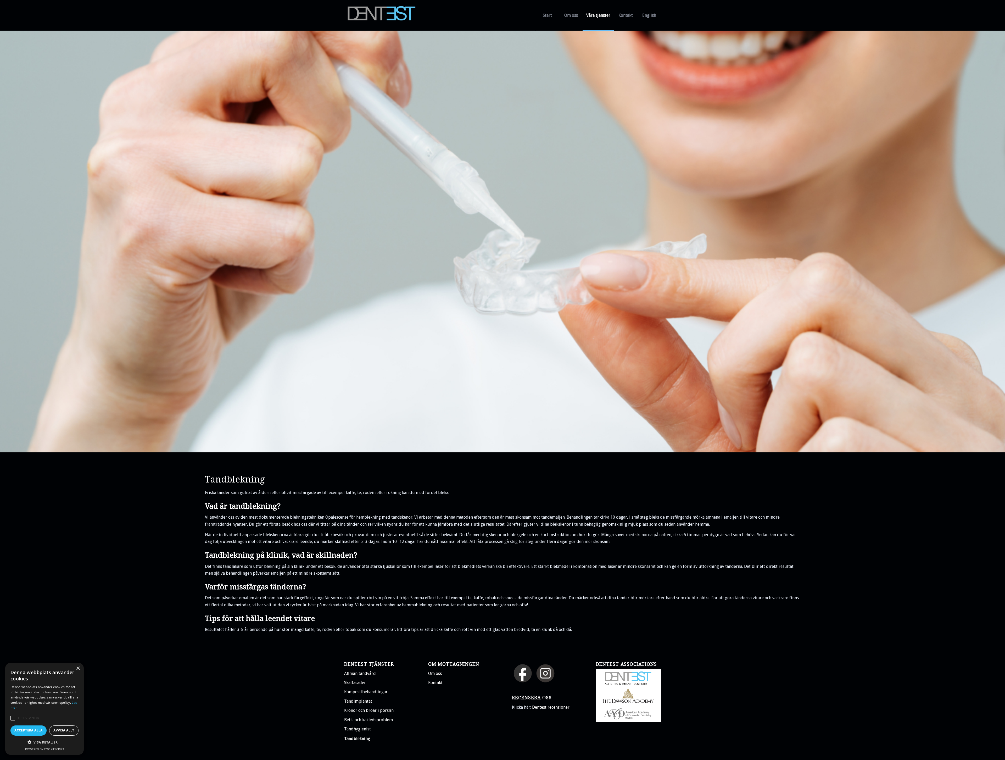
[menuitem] (547, 15)
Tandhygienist (357, 728)
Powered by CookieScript (44, 749)
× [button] (78, 668)
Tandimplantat (358, 701)
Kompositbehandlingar (366, 691)
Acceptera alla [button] (28, 730)
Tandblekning (357, 738)
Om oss (435, 673)
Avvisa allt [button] (63, 730)
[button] (13, 718)
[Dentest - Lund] (383, 15)
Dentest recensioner (551, 707)
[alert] (44, 709)
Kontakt (435, 682)
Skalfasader (355, 682)
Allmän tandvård (360, 673)
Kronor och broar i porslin (369, 710)
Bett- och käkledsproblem (368, 719)
